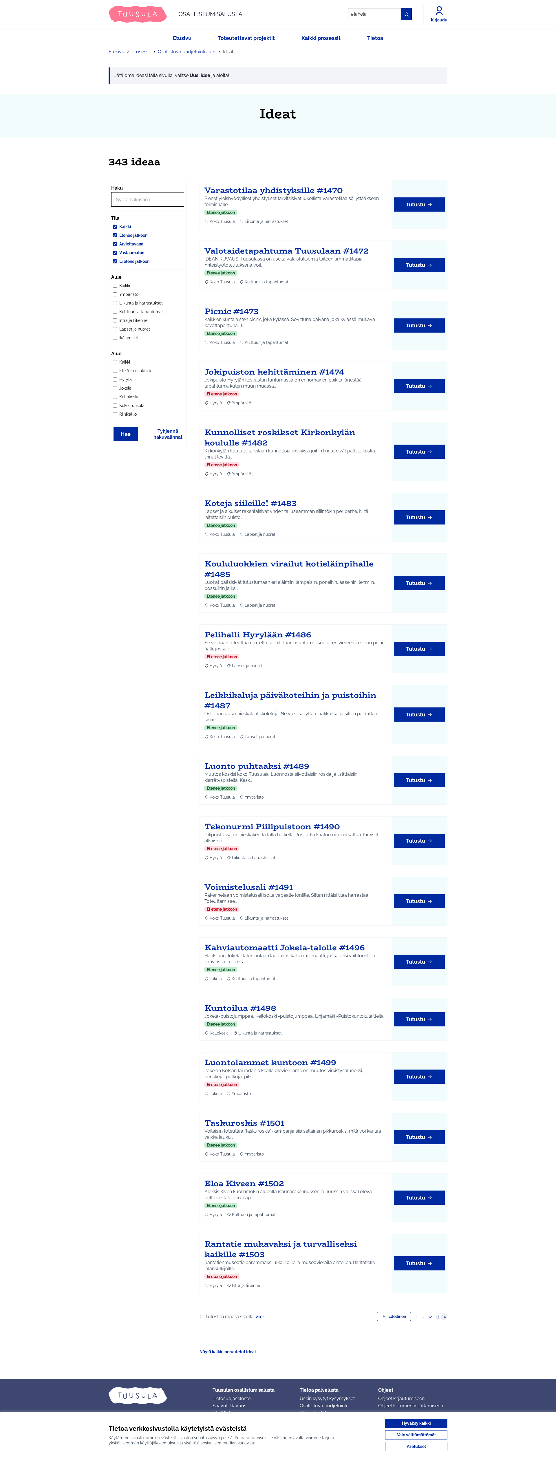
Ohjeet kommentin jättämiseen (410, 1406)
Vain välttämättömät (416, 1435)
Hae (126, 434)
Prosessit (141, 51)
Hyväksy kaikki (416, 1423)
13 (437, 1316)
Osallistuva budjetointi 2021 (187, 51)
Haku (117, 188)
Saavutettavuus (229, 1406)
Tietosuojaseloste (231, 1398)
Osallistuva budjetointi (323, 1406)
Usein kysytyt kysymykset (327, 1398)
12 (430, 1316)
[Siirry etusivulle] (156, 1395)
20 (258, 1316)
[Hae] (406, 14)
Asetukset (416, 1446)
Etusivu (117, 51)
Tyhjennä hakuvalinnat (168, 434)
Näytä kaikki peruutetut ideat (228, 1351)
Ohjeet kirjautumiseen (401, 1398)
